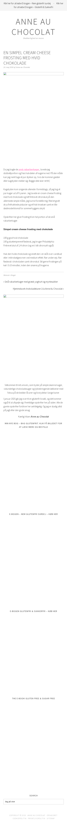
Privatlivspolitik (36, 818)
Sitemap (50, 818)
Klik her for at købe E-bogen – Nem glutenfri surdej (27, 3)
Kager (13, 275)
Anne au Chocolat (34, 26)
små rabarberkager (28, 169)
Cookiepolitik (19, 818)
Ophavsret (52, 815)
